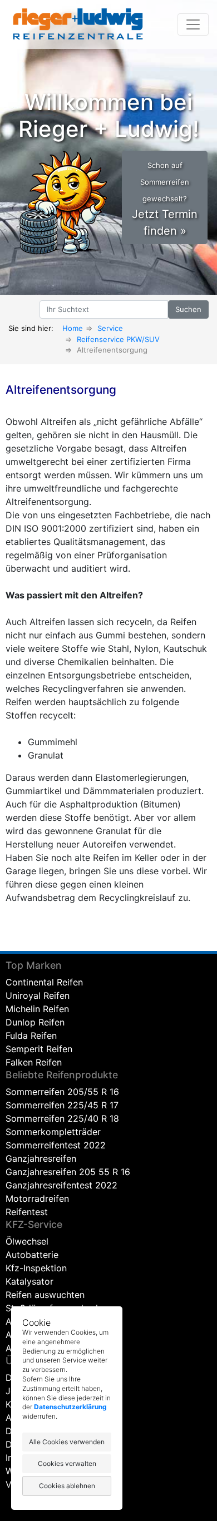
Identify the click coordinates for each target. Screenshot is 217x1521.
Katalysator (29, 1281)
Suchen (188, 309)
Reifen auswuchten (45, 1294)
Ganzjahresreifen (41, 1158)
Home (72, 328)
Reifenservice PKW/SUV (118, 339)
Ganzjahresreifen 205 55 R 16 (68, 1171)
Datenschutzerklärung (70, 1407)
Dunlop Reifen (35, 1022)
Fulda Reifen (31, 1035)
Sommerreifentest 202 (53, 1145)
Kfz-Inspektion (36, 1268)
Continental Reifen (44, 982)
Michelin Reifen (37, 1008)
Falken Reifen (34, 1062)
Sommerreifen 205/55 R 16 (62, 1091)
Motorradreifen (37, 1198)
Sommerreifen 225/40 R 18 (62, 1118)
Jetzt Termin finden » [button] (165, 199)
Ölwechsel (27, 1241)
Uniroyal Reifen (38, 995)
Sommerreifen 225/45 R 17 (62, 1105)
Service (110, 328)
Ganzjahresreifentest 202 (59, 1185)
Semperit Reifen (39, 1048)
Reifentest (27, 1211)
